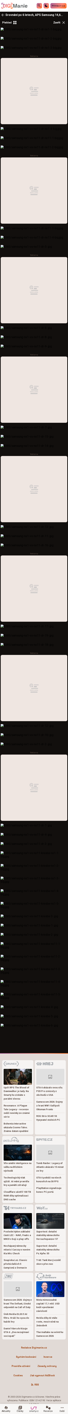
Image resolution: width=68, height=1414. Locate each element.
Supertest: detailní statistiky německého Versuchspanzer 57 (47, 1235)
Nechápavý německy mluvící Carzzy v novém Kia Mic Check (17, 1249)
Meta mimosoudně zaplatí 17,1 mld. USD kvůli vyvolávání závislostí (48, 1305)
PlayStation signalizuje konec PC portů (48, 1190)
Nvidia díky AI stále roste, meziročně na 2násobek (47, 1322)
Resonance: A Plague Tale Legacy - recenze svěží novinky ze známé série (17, 1111)
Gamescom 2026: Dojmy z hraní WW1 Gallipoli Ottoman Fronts (49, 1105)
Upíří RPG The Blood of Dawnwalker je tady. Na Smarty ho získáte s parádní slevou (16, 1093)
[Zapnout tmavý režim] (46, 5)
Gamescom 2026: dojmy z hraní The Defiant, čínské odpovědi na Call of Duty (18, 1303)
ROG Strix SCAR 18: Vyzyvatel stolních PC (48, 1118)
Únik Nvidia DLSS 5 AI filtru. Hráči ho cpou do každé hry (16, 1318)
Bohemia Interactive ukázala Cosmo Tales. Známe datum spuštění (16, 1127)
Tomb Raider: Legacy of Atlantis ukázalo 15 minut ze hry (49, 1167)
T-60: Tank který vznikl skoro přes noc (48, 1262)
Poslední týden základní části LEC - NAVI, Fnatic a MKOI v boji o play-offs (17, 1235)
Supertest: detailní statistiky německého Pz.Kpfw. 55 (47, 1249)
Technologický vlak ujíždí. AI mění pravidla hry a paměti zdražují (16, 1181)
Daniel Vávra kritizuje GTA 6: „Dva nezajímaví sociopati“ (16, 1332)
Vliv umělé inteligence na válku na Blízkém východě (17, 1167)
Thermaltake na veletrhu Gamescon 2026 (49, 1334)
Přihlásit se (58, 6)
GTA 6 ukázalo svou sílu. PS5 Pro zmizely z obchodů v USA (49, 1091)
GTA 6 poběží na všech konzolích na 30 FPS (48, 1179)
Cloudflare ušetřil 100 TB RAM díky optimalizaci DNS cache (17, 1196)
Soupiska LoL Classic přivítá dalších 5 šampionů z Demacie (15, 1264)
